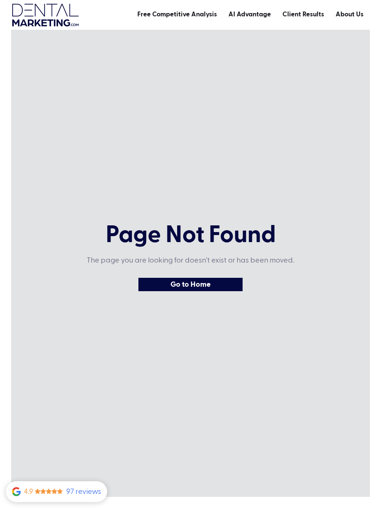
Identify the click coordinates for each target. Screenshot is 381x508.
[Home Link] (45, 15)
